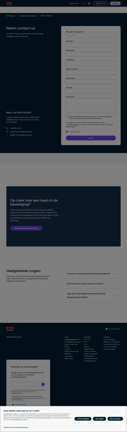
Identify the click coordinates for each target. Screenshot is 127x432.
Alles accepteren (115, 419)
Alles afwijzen (99, 419)
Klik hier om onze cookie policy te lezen (16, 427)
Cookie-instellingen (83, 419)
